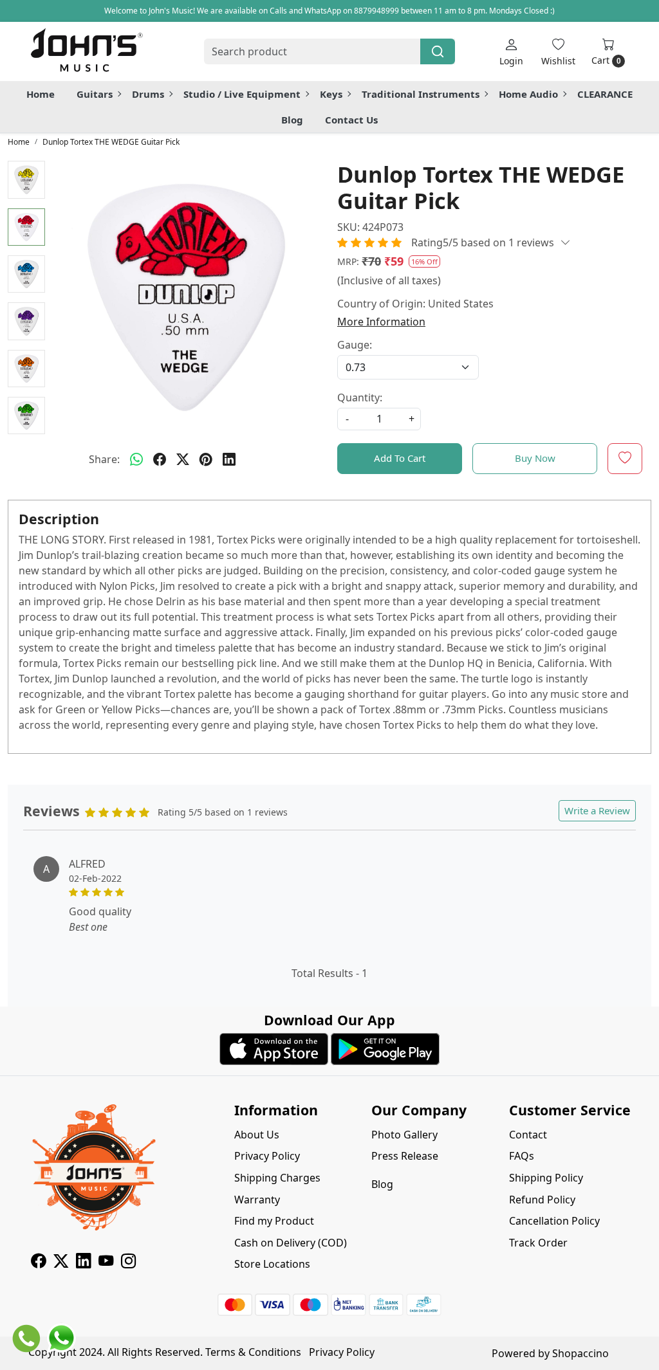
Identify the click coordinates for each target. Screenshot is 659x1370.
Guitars (95, 93)
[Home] (86, 51)
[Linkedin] (83, 1262)
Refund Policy (542, 1199)
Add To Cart (399, 458)
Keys (331, 93)
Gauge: (354, 345)
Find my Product (274, 1221)
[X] (61, 1262)
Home (40, 93)
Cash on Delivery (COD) (290, 1243)
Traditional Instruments (420, 93)
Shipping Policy (546, 1178)
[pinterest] (206, 459)
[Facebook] (38, 1262)
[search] (437, 51)
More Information (381, 322)
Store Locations (272, 1264)
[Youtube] (106, 1262)
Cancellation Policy (554, 1221)
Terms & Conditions (253, 1352)
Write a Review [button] (597, 810)
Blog (292, 119)
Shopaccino (580, 1353)
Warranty (257, 1199)
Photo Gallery (404, 1135)
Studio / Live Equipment (242, 93)
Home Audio (528, 93)
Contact (528, 1135)
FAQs (521, 1156)
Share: (104, 459)
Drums (148, 93)
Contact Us (351, 119)
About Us (256, 1135)
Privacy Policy (267, 1156)
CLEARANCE (605, 93)
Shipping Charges (277, 1178)
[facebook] (159, 459)
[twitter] (182, 459)
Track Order (538, 1243)
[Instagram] (128, 1262)
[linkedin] (229, 459)
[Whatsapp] (136, 459)
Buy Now (535, 458)
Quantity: (359, 397)
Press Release (404, 1156)
